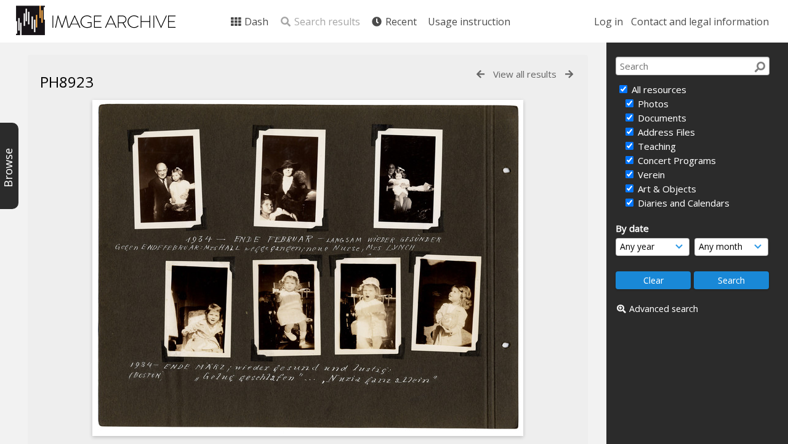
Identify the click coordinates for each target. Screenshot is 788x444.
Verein (650, 174)
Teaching (655, 146)
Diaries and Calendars (682, 203)
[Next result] (569, 74)
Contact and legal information (700, 21)
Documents (660, 118)
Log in (608, 21)
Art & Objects (665, 189)
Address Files (665, 132)
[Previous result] (480, 74)
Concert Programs (675, 160)
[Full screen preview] (307, 432)
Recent (400, 21)
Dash (255, 21)
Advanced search (663, 308)
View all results (525, 74)
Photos (652, 103)
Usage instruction (469, 21)
